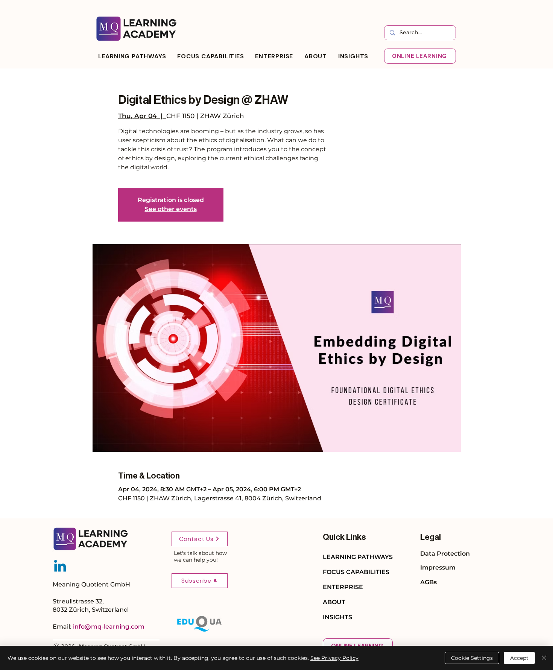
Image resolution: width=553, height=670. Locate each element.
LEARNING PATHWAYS (358, 557)
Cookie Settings (472, 658)
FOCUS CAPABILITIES (356, 572)
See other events (171, 209)
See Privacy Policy (334, 658)
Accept (519, 658)
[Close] (543, 658)
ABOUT (334, 602)
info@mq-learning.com (108, 626)
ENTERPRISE (343, 587)
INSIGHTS (337, 617)
